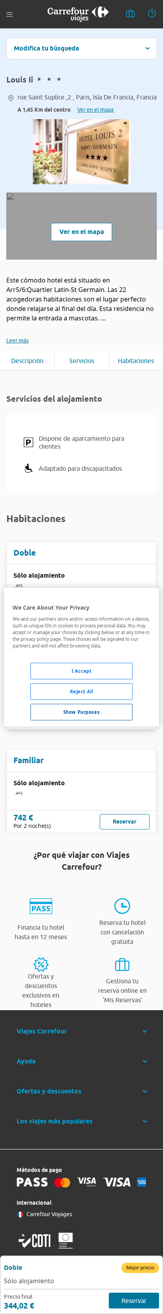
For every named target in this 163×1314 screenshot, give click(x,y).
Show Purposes (81, 712)
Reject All (81, 691)
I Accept (82, 671)
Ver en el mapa (95, 110)
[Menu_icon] (9, 14)
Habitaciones (136, 361)
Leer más (17, 340)
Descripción (27, 361)
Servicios (81, 361)
